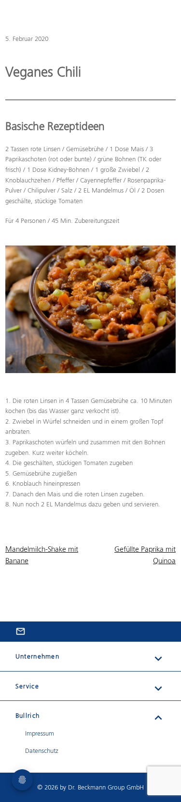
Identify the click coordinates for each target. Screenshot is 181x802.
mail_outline (20, 631)
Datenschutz (41, 751)
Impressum (39, 733)
